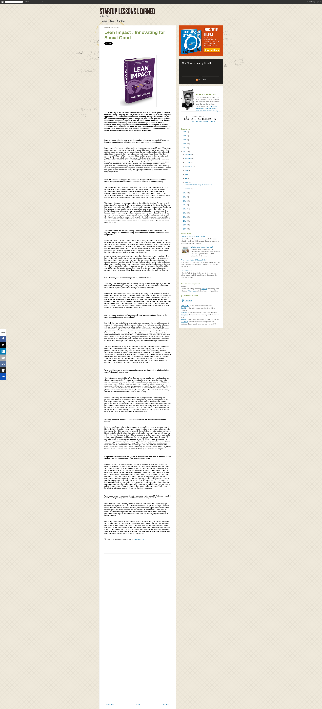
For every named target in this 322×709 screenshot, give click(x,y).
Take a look (192, 291)
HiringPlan (184, 315)
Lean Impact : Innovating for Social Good (198, 185)
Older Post (165, 704)
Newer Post (110, 704)
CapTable (184, 308)
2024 (185, 136)
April (186, 178)
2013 (185, 209)
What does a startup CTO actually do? (194, 260)
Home (104, 21)
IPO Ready (184, 322)
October (188, 162)
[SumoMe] (3, 376)
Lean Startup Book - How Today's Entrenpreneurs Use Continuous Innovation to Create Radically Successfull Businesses (201, 40)
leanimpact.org (139, 539)
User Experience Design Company (203, 121)
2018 (185, 152)
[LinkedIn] (3, 351)
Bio (112, 21)
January (188, 189)
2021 (185, 140)
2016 (185, 197)
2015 (185, 201)
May (186, 174)
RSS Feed (202, 80)
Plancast (204, 289)
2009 (185, 225)
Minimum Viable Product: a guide (193, 236)
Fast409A (184, 313)
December (188, 154)
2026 (185, 132)
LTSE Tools (185, 306)
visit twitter (188, 301)
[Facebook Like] (3, 364)
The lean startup (186, 270)
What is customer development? (202, 247)
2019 (185, 148)
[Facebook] (3, 339)
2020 (185, 144)
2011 (185, 217)
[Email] (3, 357)
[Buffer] (3, 370)
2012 (185, 213)
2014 (185, 205)
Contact (121, 21)
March (187, 182)
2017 (185, 193)
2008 (185, 229)
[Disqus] (137, 595)
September (189, 166)
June (187, 170)
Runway (183, 319)
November (188, 158)
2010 (185, 221)
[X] (3, 345)
